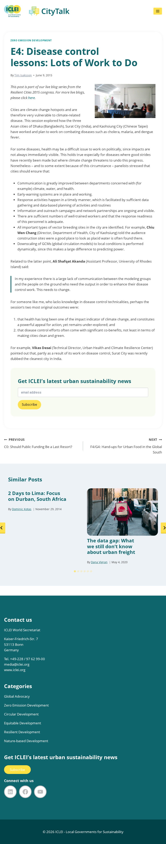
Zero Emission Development (26, 705)
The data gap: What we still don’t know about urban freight (111, 546)
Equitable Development (22, 723)
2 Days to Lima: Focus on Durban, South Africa (37, 496)
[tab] (75, 571)
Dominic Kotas (21, 509)
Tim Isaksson (23, 75)
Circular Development (21, 714)
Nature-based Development (26, 741)
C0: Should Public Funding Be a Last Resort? (38, 443)
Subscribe (17, 769)
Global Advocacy (17, 696)
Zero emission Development (31, 40)
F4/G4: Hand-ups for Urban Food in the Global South (126, 445)
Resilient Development (22, 732)
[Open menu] (157, 11)
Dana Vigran (99, 562)
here (31, 97)
